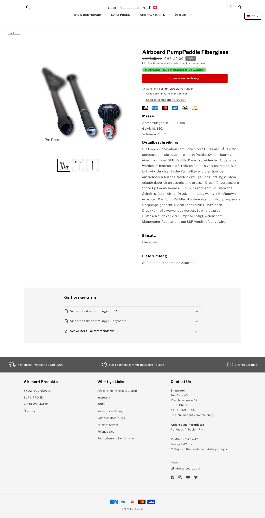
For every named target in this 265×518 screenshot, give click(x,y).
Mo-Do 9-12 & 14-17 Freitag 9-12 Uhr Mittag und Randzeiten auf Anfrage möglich (200, 439)
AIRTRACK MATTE (36, 404)
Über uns (29, 411)
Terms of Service (108, 424)
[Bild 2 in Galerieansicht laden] (78, 165)
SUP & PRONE (33, 397)
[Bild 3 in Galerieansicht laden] (92, 165)
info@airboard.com (187, 468)
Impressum (104, 397)
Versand (161, 63)
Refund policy (105, 431)
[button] (28, 7)
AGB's (101, 404)
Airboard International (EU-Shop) (117, 390)
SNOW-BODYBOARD (37, 390)
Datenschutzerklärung (111, 417)
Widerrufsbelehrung (109, 411)
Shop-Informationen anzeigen (166, 99)
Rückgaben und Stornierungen (116, 438)
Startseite (14, 33)
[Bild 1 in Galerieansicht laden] (64, 165)
